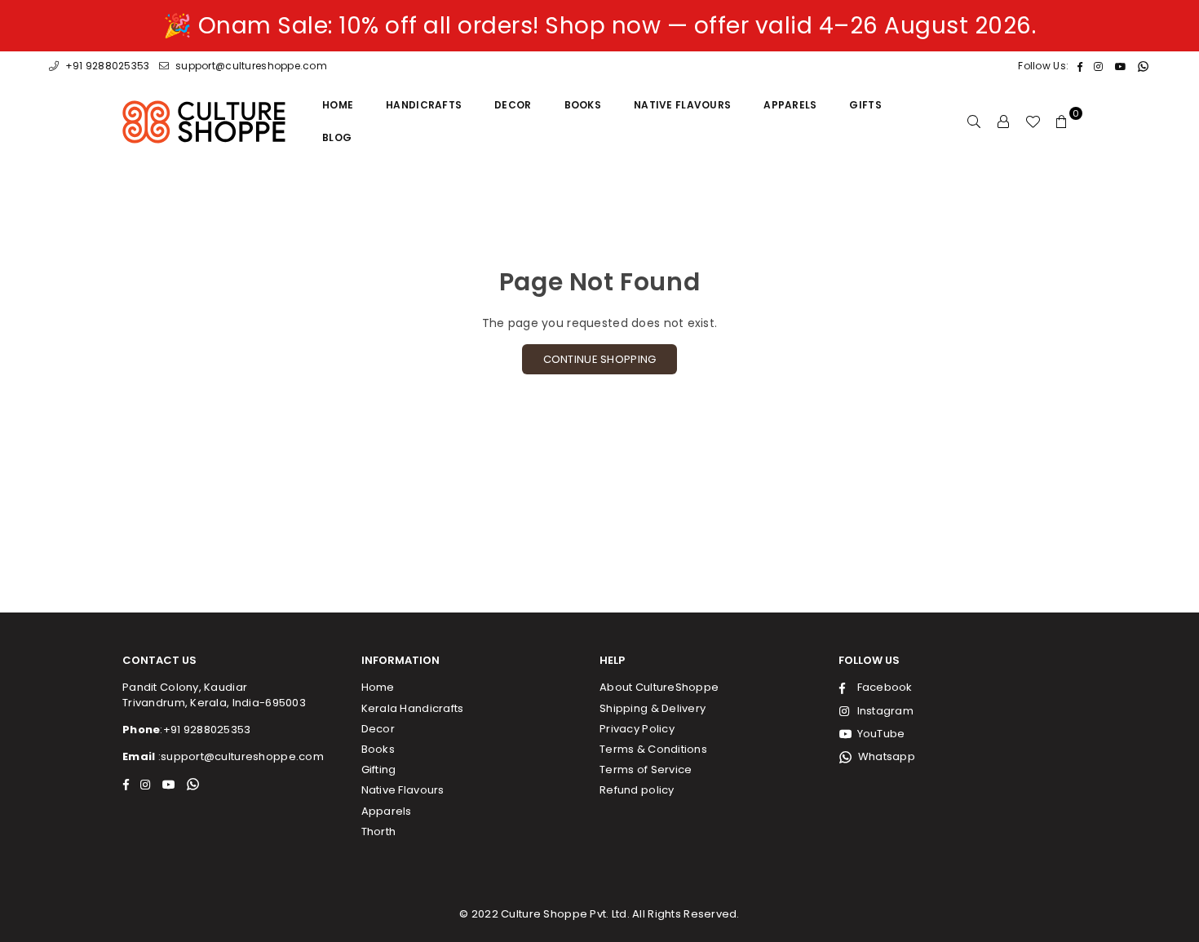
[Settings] (1003, 121)
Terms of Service (646, 769)
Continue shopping (600, 359)
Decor (512, 105)
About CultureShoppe (659, 687)
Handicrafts (424, 105)
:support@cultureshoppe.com (239, 756)
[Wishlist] (1032, 121)
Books (582, 105)
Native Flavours (682, 105)
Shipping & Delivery (653, 708)
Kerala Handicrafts (412, 708)
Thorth (378, 831)
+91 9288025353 (105, 66)
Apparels (789, 105)
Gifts (865, 105)
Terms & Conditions (653, 749)
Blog (337, 137)
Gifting (378, 769)
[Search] (974, 121)
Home (337, 105)
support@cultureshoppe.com (250, 66)
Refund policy (637, 790)
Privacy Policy (637, 728)
